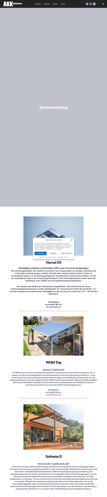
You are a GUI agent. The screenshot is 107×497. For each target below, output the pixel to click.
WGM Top (53, 362)
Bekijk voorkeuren (66, 253)
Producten (38, 4)
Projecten (47, 4)
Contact (63, 4)
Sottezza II (54, 456)
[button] (72, 240)
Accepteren (40, 253)
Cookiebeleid (42, 257)
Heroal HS (53, 262)
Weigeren (53, 253)
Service (55, 4)
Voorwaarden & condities (51, 257)
